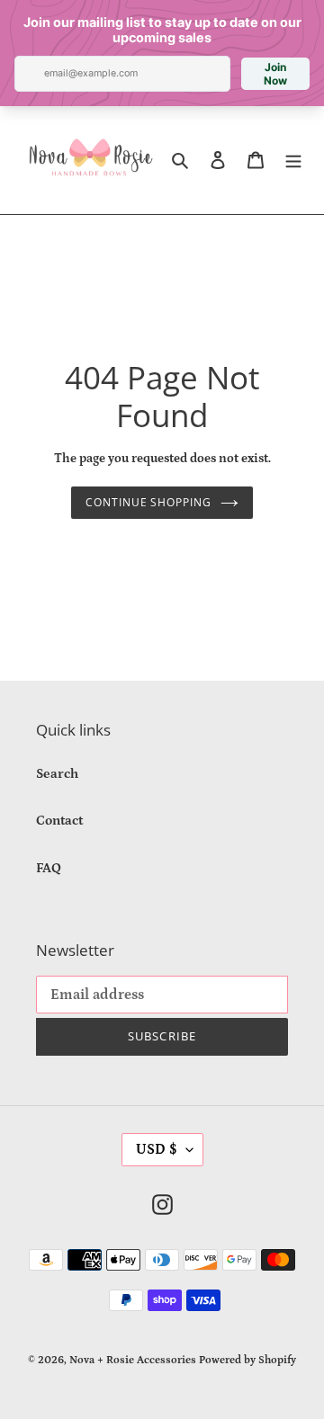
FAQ (48, 868)
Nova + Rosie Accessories (132, 1360)
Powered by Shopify (247, 1360)
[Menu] (293, 160)
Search (57, 773)
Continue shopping (149, 502)
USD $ (156, 1149)
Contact (59, 820)
